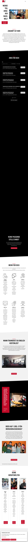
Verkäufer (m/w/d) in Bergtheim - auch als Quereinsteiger (11, 86)
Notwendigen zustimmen (6, 539)
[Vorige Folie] (11, 399)
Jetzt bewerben (14, 373)
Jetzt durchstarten (14, 459)
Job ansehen (23, 67)
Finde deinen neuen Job (5, 23)
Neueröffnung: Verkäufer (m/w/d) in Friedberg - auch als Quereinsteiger (8, 93)
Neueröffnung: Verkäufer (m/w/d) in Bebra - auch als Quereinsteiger (8, 73)
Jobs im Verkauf (14, 523)
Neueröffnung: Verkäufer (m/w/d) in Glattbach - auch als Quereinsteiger (8, 80)
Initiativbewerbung (14, 248)
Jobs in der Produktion (5, 523)
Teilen (19, 63)
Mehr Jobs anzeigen (14, 100)
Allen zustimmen (13, 539)
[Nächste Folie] (25, 399)
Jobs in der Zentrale (23, 522)
